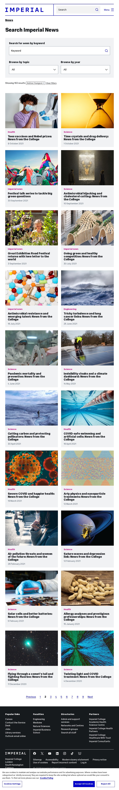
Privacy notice (100, 759)
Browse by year (70, 62)
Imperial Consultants (99, 741)
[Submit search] (96, 9)
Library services (13, 732)
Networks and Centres (72, 725)
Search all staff (68, 732)
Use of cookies (40, 762)
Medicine (37, 722)
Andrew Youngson (35, 83)
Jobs (7, 729)
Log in (83, 762)
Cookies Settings (12, 784)
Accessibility (52, 759)
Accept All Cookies (84, 784)
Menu (107, 9)
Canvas (8, 719)
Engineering (39, 719)
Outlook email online (15, 736)
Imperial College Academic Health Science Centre (97, 722)
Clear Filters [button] (51, 83)
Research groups (69, 729)
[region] (59, 779)
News (9, 20)
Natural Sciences (41, 726)
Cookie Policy (46, 778)
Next (90, 696)
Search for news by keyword (27, 43)
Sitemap (37, 759)
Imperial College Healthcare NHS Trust (100, 736)
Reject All (105, 784)
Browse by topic (19, 62)
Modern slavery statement (75, 759)
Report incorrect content (64, 762)
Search (106, 50)
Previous (31, 696)
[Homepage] (29, 10)
